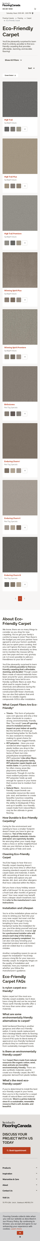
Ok (20, 1233)
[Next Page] (24, 598)
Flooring (20, 18)
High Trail (8, 120)
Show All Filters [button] (12, 60)
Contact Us (7, 1191)
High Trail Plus (10, 177)
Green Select (9, 75)
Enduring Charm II (12, 518)
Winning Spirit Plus (13, 290)
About (5, 1185)
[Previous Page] (15, 598)
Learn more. (16, 1229)
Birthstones (9, 404)
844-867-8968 (7, 9)
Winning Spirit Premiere (15, 347)
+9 (24, 300)
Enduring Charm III (12, 575)
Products (7, 1168)
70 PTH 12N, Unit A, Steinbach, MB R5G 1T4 (18, 1202)
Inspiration (7, 1174)
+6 (24, 129)
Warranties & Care (11, 1179)
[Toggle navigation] (35, 9)
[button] (15, 75)
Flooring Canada (8, 18)
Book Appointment (17, 1150)
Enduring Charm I (12, 461)
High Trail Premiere (13, 233)
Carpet (29, 18)
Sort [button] (30, 68)
